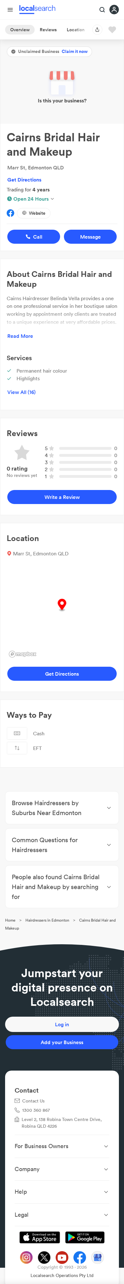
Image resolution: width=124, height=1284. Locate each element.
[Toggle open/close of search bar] (102, 10)
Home (10, 920)
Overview (20, 30)
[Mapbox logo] (23, 654)
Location (76, 30)
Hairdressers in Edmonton (47, 920)
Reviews (48, 30)
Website (37, 213)
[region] (62, 612)
